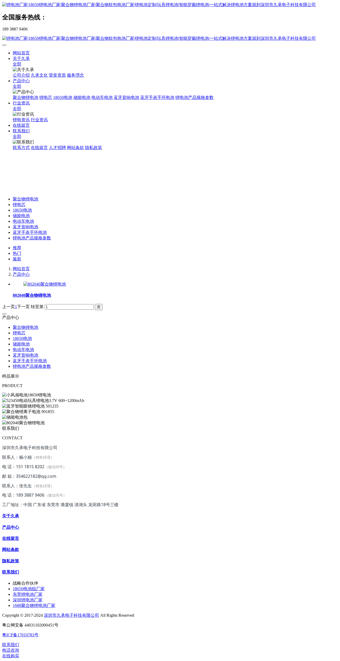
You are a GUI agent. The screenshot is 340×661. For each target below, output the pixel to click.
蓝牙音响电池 (25, 227)
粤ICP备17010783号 (20, 635)
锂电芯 (19, 204)
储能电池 (21, 215)
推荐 (17, 248)
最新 (17, 259)
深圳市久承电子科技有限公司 (71, 615)
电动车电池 (23, 221)
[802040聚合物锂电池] (44, 284)
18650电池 (22, 210)
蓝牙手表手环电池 (30, 232)
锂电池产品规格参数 (32, 238)
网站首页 (21, 53)
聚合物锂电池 (25, 199)
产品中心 (21, 274)
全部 (17, 64)
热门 (17, 253)
